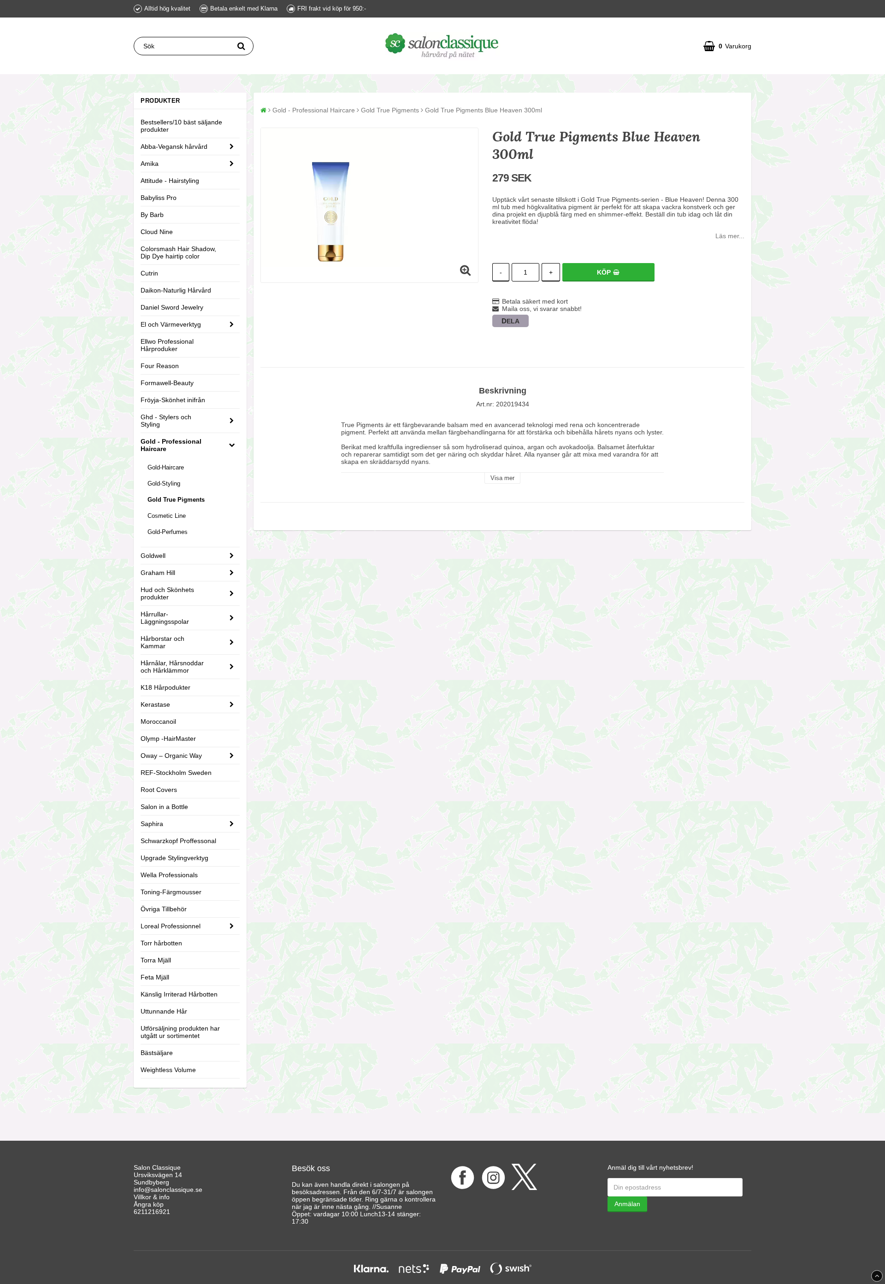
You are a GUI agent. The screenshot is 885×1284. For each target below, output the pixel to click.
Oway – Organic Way (171, 755)
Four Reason (160, 365)
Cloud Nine (157, 231)
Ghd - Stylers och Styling (166, 420)
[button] (727, 46)
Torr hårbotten (161, 943)
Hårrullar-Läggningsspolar (165, 617)
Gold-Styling (164, 483)
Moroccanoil (158, 721)
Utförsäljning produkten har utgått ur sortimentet (180, 1032)
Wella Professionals (169, 875)
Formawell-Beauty (167, 383)
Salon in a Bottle (164, 806)
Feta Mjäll (155, 977)
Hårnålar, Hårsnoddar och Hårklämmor (172, 666)
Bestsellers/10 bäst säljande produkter (181, 125)
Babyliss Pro (159, 197)
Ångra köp (149, 1204)
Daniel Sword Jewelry (172, 307)
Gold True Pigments (176, 499)
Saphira (152, 823)
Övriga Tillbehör (164, 909)
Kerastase (155, 704)
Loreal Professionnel (171, 926)
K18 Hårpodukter (165, 687)
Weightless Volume (168, 1069)
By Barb (152, 214)
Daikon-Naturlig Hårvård (176, 290)
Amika (150, 163)
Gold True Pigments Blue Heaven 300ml (483, 110)
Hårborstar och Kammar (162, 642)
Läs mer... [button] (729, 236)
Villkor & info (152, 1197)
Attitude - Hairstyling (170, 180)
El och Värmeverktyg (171, 324)
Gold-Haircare (166, 467)
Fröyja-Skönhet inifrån (173, 400)
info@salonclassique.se (168, 1189)
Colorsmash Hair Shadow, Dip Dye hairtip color (178, 252)
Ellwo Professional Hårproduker (167, 345)
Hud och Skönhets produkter (167, 593)
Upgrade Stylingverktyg (174, 858)
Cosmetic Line (167, 515)
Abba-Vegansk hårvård (174, 146)
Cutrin (149, 273)
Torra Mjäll (156, 960)
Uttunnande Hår (164, 1011)
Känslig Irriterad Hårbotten (179, 994)
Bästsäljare (157, 1052)
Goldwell (153, 555)
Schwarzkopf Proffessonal (178, 840)
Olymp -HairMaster (168, 738)
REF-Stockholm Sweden (176, 772)
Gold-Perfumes (168, 531)
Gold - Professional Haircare (171, 445)
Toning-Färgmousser (171, 892)
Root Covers (159, 789)
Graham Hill (158, 572)
